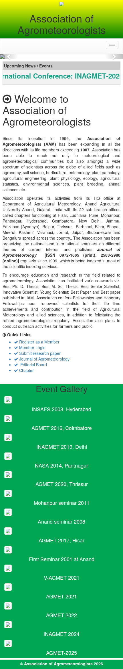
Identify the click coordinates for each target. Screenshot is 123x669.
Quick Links (18, 334)
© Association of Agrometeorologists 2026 (61, 663)
